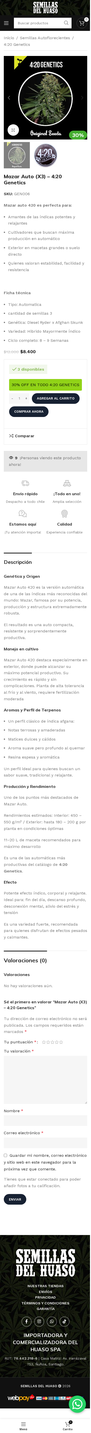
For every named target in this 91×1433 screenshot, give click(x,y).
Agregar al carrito (56, 398)
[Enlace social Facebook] (26, 1322)
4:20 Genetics (17, 44)
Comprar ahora (28, 411)
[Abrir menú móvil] (6, 23)
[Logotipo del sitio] (46, 7)
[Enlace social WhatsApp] (52, 1322)
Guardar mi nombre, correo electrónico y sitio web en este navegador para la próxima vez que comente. (45, 1162)
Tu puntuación (20, 1042)
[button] (9, 98)
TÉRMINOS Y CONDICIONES (45, 1303)
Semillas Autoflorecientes (45, 37)
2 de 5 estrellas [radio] (48, 1042)
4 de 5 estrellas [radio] (57, 1042)
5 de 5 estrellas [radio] (61, 1042)
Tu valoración (19, 1051)
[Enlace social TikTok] (64, 1322)
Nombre (13, 1110)
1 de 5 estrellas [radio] (44, 1042)
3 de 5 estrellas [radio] (52, 1042)
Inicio (9, 37)
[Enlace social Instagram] (39, 1322)
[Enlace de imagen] (45, 1262)
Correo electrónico (23, 1132)
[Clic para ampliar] (13, 130)
